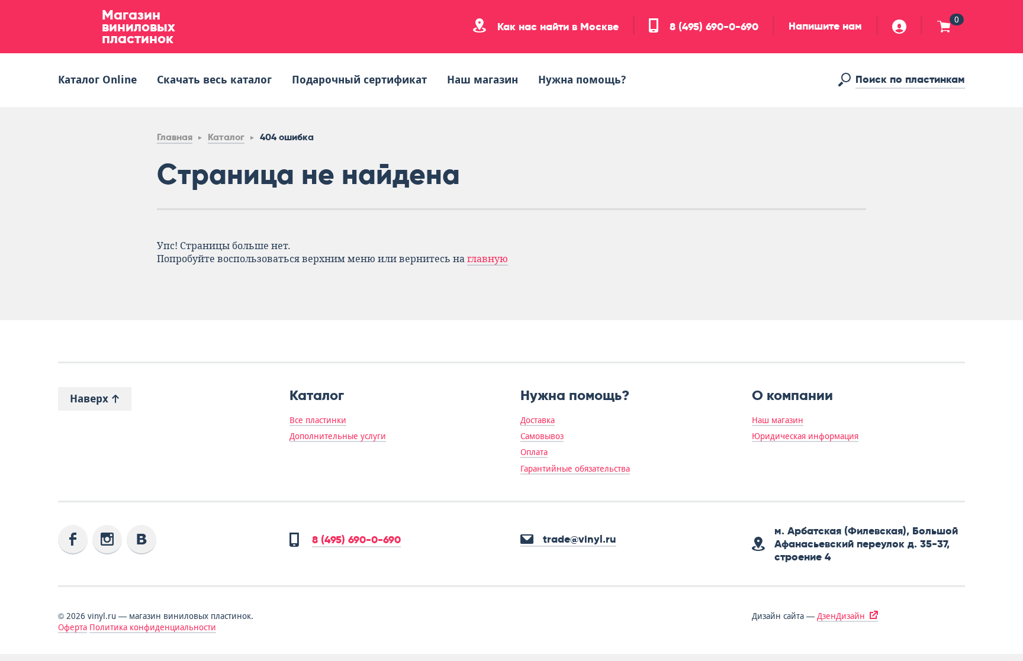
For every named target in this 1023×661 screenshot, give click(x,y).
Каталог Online (97, 79)
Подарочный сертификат (359, 79)
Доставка (537, 420)
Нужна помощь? (582, 79)
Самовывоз (542, 436)
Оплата (534, 452)
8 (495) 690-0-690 (712, 26)
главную (487, 259)
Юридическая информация (805, 436)
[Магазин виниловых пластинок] (76, 26)
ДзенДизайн (841, 616)
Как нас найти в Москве (556, 26)
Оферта (72, 627)
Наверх (90, 398)
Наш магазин (482, 79)
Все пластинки (317, 420)
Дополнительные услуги (337, 436)
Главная (174, 137)
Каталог (226, 137)
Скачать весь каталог (214, 79)
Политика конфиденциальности (152, 627)
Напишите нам (825, 26)
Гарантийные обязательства (575, 468)
